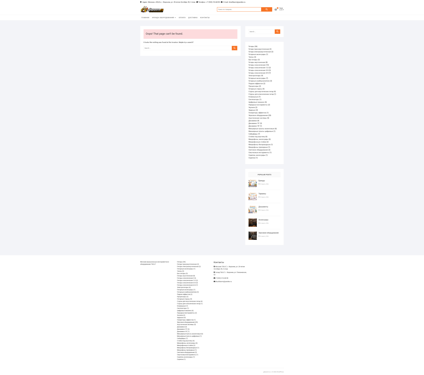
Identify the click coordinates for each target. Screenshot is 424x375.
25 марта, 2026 (264, 184)
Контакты (205, 17)
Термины (262, 194)
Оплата (182, 17)
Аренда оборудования (163, 17)
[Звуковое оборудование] (253, 233)
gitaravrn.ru (266, 372)
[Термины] (253, 194)
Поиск (266, 9)
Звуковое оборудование (268, 233)
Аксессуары (263, 220)
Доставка (193, 17)
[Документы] (253, 207)
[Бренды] (253, 181)
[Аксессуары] (253, 220)
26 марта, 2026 (264, 223)
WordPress (280, 372)
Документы (263, 207)
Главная (145, 17)
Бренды (261, 181)
